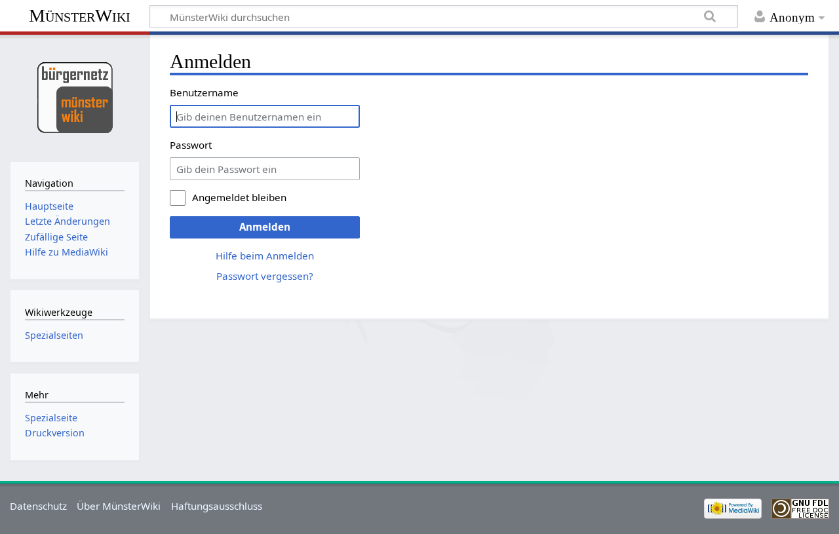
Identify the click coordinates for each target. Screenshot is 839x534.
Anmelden (264, 226)
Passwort (191, 144)
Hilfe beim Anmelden (265, 255)
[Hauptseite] (74, 96)
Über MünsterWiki (119, 505)
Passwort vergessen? (264, 275)
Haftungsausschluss (216, 505)
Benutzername (204, 92)
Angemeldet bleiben (239, 197)
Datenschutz (38, 505)
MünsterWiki (79, 15)
